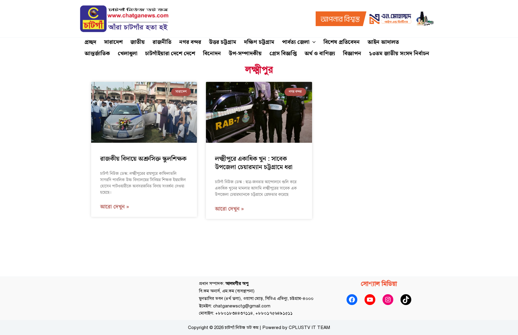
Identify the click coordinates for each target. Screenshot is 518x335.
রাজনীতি (162, 42)
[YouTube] (370, 299)
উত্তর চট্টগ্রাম (222, 42)
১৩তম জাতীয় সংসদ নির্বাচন (399, 53)
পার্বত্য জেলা (295, 42)
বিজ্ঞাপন (352, 53)
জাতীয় (137, 42)
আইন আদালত (383, 42)
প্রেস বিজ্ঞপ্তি (283, 53)
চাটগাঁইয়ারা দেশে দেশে (170, 53)
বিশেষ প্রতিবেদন (341, 42)
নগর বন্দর (190, 42)
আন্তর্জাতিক (97, 53)
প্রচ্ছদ (90, 42)
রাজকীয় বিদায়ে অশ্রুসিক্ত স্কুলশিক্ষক (143, 159)
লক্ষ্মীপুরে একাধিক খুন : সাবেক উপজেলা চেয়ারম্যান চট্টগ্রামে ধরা (254, 163)
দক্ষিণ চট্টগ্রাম (259, 42)
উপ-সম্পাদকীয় (245, 53)
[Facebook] (352, 299)
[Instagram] (388, 299)
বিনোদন (212, 53)
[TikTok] (405, 299)
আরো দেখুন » (114, 207)
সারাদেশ (113, 42)
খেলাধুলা (127, 53)
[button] (312, 42)
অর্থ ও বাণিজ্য (320, 53)
